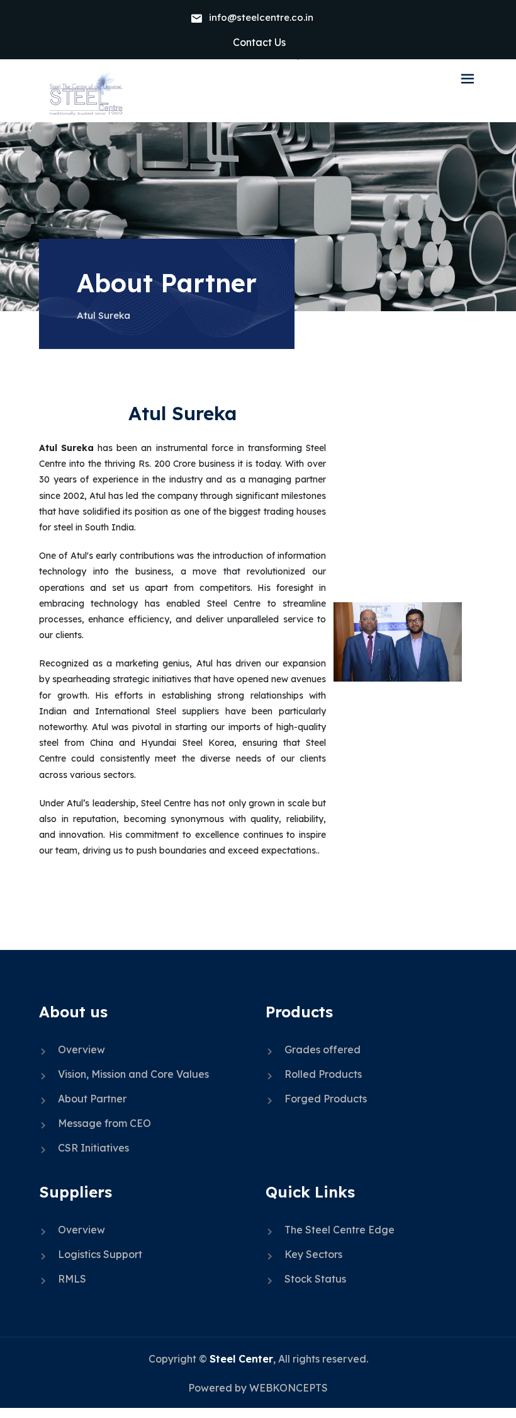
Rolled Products (323, 1074)
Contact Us (259, 42)
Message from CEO (104, 1123)
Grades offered (322, 1049)
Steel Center (241, 1358)
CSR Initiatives (93, 1147)
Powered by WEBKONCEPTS (258, 1387)
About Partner (92, 1098)
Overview (81, 1049)
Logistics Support (100, 1254)
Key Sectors (313, 1254)
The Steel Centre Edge (339, 1229)
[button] (467, 79)
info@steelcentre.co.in (261, 17)
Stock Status (315, 1278)
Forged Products (325, 1098)
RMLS (72, 1278)
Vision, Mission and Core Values (133, 1074)
